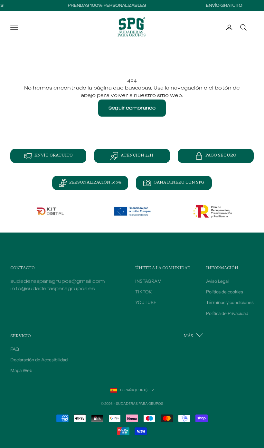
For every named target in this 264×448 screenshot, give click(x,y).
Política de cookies (224, 292)
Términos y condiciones (230, 302)
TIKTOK (143, 292)
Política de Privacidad (227, 313)
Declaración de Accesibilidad (39, 360)
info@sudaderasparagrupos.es (52, 288)
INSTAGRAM (148, 281)
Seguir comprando (132, 108)
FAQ (14, 349)
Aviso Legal (217, 281)
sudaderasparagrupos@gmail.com (57, 281)
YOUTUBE (145, 302)
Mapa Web (21, 370)
